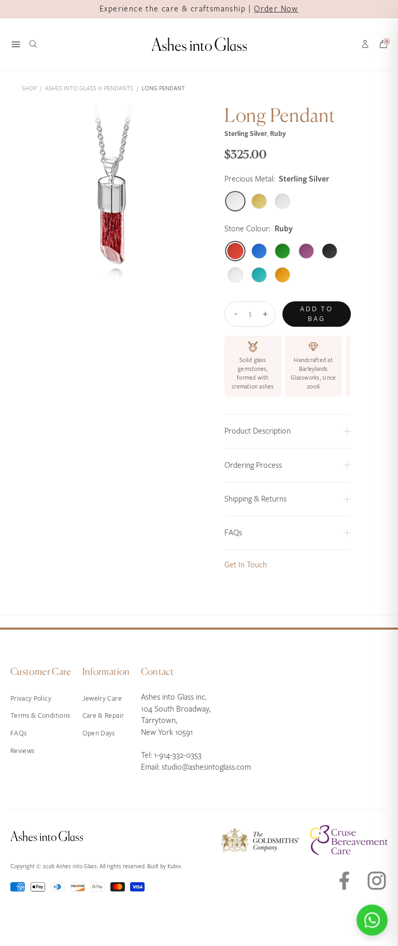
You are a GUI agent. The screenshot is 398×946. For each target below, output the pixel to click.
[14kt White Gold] (282, 201)
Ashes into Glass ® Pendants (89, 88)
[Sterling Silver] (236, 201)
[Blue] (259, 251)
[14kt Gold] (259, 201)
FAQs (18, 733)
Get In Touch (245, 565)
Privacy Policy (30, 698)
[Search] (33, 44)
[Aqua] (259, 275)
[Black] (329, 251)
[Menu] (16, 44)
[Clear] (235, 275)
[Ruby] (236, 251)
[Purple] (306, 251)
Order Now (276, 9)
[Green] (282, 251)
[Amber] (282, 275)
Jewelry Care (102, 698)
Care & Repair (103, 715)
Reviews (22, 750)
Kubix (174, 866)
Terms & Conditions (40, 715)
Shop (29, 88)
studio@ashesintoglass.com (206, 767)
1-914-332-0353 (178, 755)
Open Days (98, 733)
